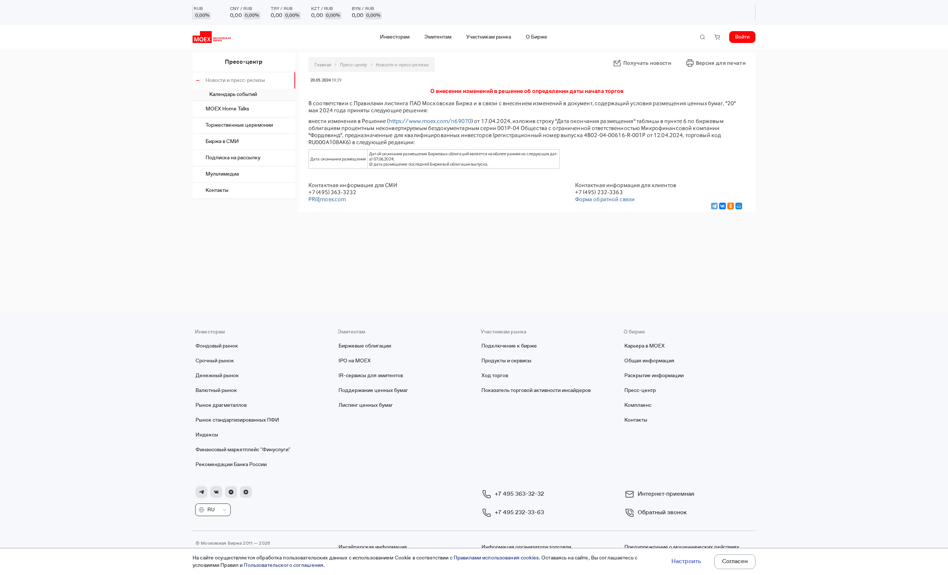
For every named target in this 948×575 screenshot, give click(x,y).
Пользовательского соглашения (283, 565)
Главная (322, 64)
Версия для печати (721, 63)
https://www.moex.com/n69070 (430, 120)
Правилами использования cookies (496, 558)
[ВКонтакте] (722, 206)
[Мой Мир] (738, 206)
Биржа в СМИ (222, 141)
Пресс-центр (244, 62)
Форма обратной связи (605, 199)
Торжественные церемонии (239, 125)
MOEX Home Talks (227, 109)
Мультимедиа (222, 174)
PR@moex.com (327, 199)
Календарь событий (233, 94)
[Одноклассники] (730, 206)
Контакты (217, 190)
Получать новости (647, 63)
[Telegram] (714, 206)
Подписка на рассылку (233, 157)
